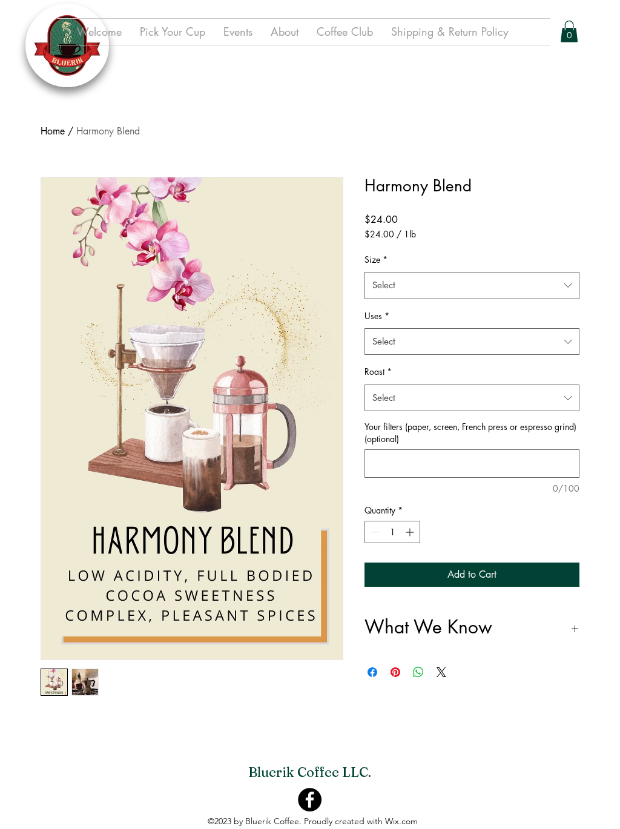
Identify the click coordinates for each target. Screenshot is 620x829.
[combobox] (471, 285)
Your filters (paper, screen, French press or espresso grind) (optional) (470, 432)
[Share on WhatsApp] (418, 672)
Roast (378, 371)
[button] (569, 31)
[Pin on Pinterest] (395, 672)
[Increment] (410, 532)
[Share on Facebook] (372, 672)
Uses (376, 316)
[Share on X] (441, 672)
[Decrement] (373, 532)
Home (53, 131)
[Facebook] (310, 799)
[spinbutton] (392, 532)
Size (376, 259)
